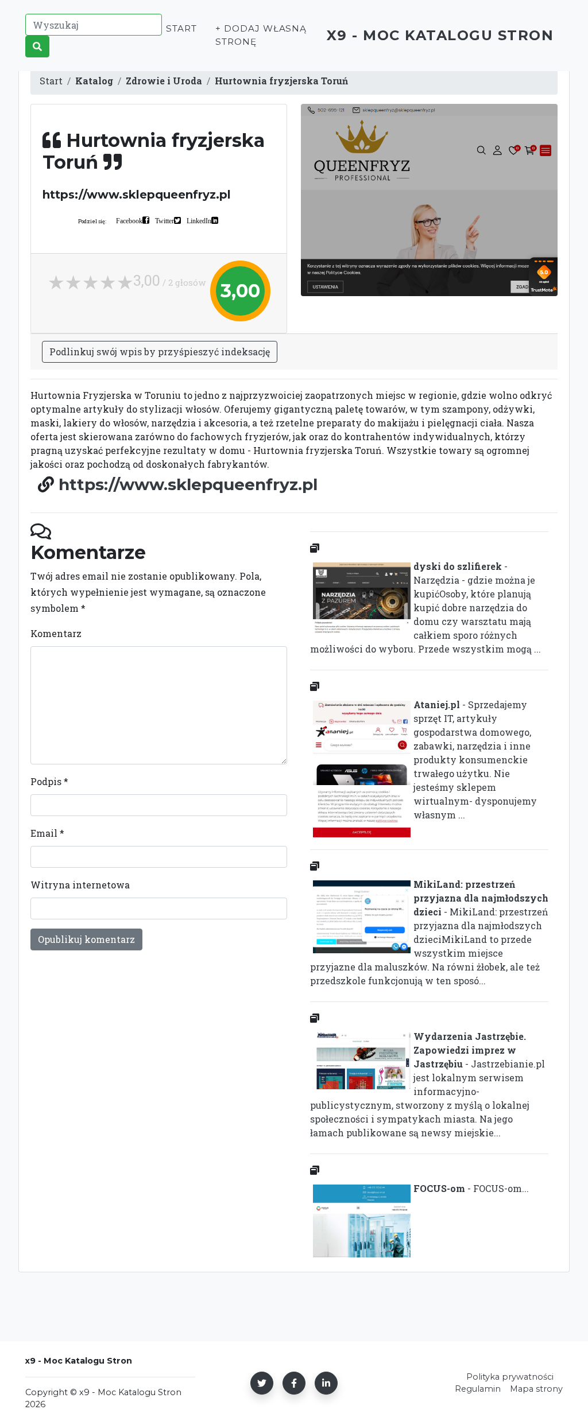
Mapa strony (536, 1389)
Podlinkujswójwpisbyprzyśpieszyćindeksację (159, 351)
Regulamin (478, 1389)
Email (47, 833)
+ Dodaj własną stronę (261, 35)
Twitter (164, 220)
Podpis (49, 781)
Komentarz (56, 633)
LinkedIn (199, 220)
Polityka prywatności (510, 1377)
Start (181, 28)
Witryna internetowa (80, 885)
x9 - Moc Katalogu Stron (440, 35)
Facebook (129, 220)
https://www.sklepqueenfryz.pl (188, 484)
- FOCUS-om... (471, 1188)
